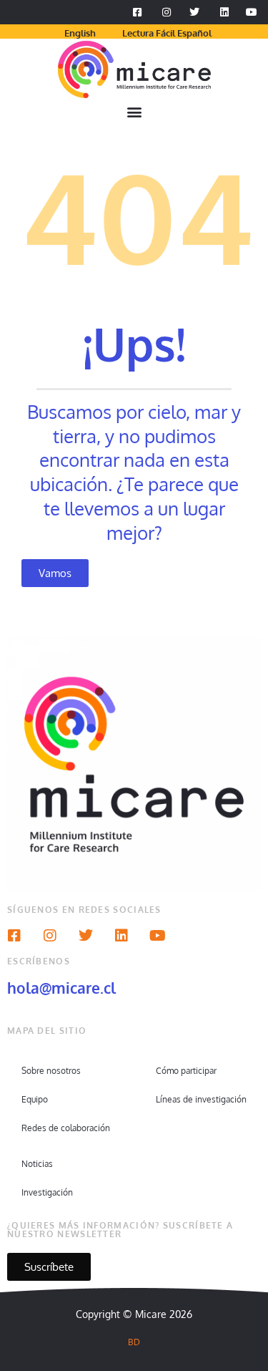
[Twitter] (86, 936)
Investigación (47, 1192)
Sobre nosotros (51, 1070)
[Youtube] (157, 936)
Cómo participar (186, 1070)
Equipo (34, 1099)
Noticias (37, 1163)
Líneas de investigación (201, 1099)
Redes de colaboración (65, 1128)
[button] (134, 112)
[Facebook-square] (14, 936)
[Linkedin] (121, 936)
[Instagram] (50, 936)
